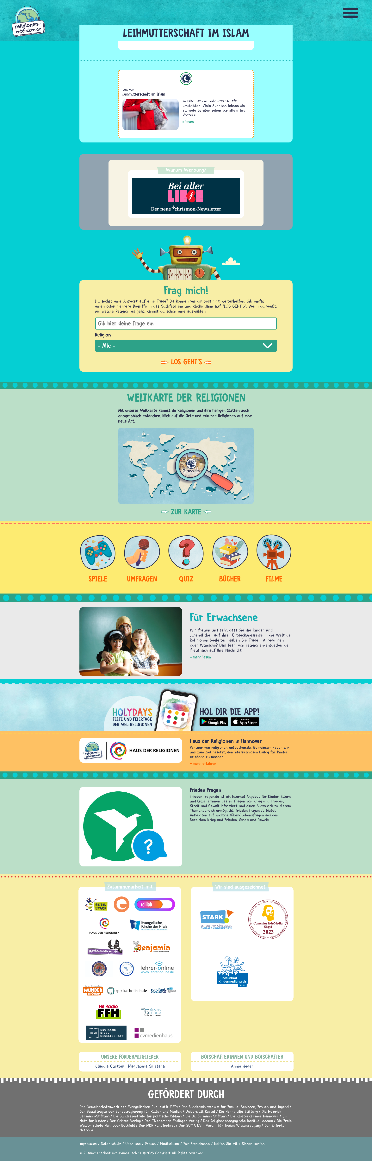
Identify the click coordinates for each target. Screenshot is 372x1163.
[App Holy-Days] (186, 707)
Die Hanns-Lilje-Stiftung (238, 1111)
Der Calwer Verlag (125, 1120)
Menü (350, 13)
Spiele (98, 578)
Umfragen (142, 578)
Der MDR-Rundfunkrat (157, 1125)
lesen (189, 121)
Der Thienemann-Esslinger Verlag (172, 1120)
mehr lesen (202, 657)
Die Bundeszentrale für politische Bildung (147, 1116)
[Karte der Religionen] (186, 466)
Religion (103, 334)
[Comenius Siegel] (268, 919)
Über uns (133, 1143)
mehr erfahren (204, 763)
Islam (186, 78)
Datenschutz (111, 1143)
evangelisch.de (130, 1153)
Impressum (88, 1143)
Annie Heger (242, 1066)
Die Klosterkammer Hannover (254, 1116)
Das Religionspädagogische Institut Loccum (238, 1120)
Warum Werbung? (186, 170)
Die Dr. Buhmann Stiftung (205, 1116)
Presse (150, 1143)
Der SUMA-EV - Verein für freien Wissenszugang (220, 1125)
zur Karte (186, 512)
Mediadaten (169, 1143)
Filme (274, 578)
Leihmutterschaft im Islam (143, 94)
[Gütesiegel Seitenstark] (216, 919)
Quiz (186, 578)
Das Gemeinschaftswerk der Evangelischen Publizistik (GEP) (128, 1106)
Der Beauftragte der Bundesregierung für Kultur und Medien (130, 1111)
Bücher (230, 578)
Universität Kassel (200, 1111)
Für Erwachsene (196, 1143)
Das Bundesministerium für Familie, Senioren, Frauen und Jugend (235, 1106)
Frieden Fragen (205, 790)
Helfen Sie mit (226, 1143)
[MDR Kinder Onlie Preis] (232, 971)
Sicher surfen (253, 1143)
